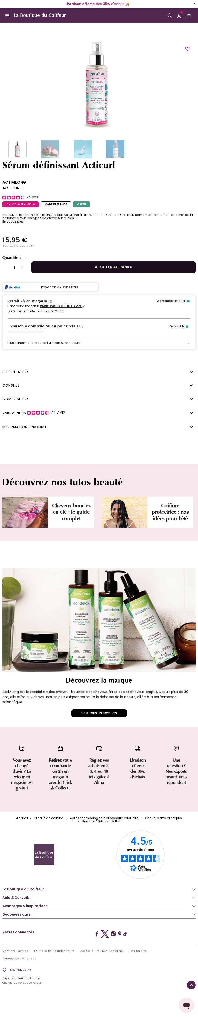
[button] (179, 15)
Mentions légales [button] (15, 951)
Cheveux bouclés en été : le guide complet (71, 512)
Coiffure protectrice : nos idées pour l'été (170, 512)
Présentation (15, 371)
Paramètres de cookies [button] (19, 958)
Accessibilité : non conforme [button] (101, 951)
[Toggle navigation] (7, 15)
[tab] (97, 371)
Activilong (14, 182)
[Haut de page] (191, 985)
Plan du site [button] (138, 951)
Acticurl (11, 188)
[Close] (195, 4)
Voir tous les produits (99, 713)
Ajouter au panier (113, 267)
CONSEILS (11, 385)
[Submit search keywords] (169, 15)
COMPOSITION (15, 399)
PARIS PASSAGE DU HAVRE (61, 306)
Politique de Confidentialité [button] (54, 951)
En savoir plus (13, 221)
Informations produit (24, 427)
